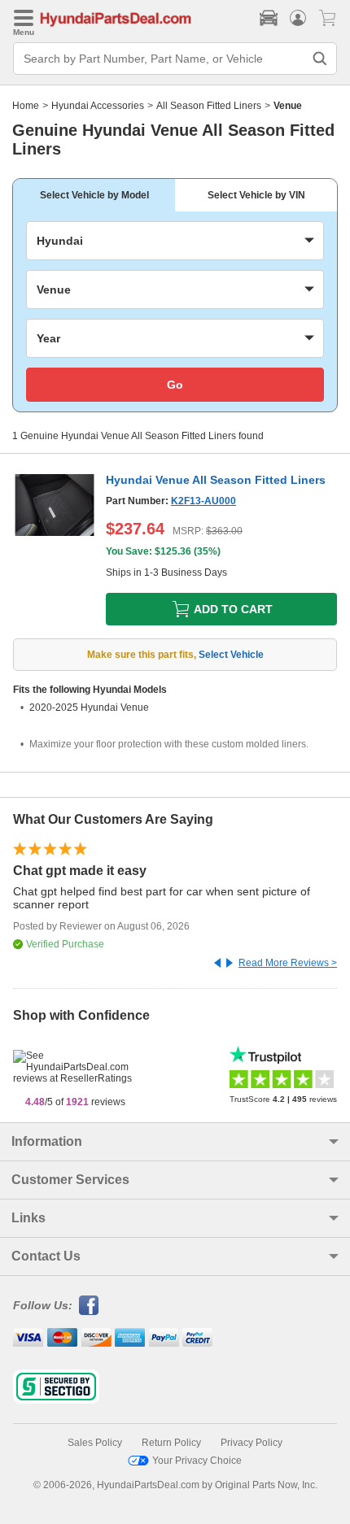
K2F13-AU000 (203, 501)
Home (25, 105)
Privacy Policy (251, 1442)
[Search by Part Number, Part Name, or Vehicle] (320, 58)
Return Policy (171, 1442)
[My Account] (298, 18)
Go (175, 384)
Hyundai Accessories (97, 105)
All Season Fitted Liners (208, 105)
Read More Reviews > (287, 963)
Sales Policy (95, 1442)
